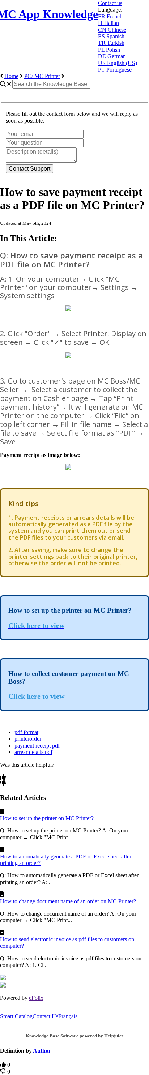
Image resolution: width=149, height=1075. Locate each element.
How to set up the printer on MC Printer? (47, 818)
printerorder (27, 739)
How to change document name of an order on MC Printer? (68, 901)
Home (11, 76)
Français (67, 1016)
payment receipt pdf (37, 745)
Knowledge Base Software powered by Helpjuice (75, 1035)
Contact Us (45, 1016)
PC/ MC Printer (42, 76)
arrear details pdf (33, 752)
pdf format (26, 732)
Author (42, 1051)
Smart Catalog (16, 1016)
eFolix (36, 998)
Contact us (110, 3)
